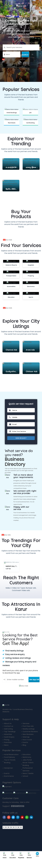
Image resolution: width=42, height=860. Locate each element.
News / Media (28, 773)
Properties (21, 857)
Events (25, 742)
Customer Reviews (30, 731)
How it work (27, 739)
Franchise (8, 742)
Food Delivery (9, 757)
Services (29, 857)
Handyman (8, 768)
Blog (24, 745)
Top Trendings (10, 731)
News (6, 745)
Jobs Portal (27, 760)
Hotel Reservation (11, 754)
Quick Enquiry (9, 737)
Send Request (21, 438)
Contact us (8, 726)
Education (13, 857)
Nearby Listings (29, 729)
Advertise (8, 734)
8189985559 (17, 806)
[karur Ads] (21, 59)
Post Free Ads (28, 726)
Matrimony (27, 757)
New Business (28, 734)
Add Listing (8, 729)
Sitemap (26, 737)
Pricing (6, 739)
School (25, 776)
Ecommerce (9, 776)
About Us (7, 723)
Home (4, 857)
